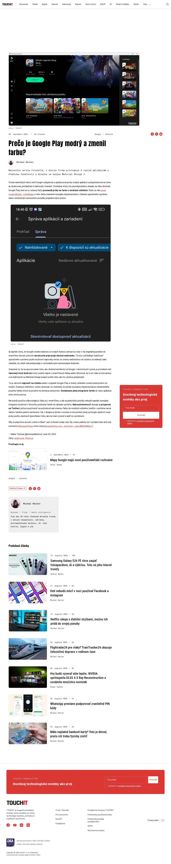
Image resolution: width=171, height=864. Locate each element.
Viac (145, 4)
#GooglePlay (50, 426)
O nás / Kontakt (62, 810)
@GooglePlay (25, 426)
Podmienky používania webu (100, 815)
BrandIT (59, 819)
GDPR (90, 826)
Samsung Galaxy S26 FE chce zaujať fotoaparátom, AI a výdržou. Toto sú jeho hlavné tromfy (81, 565)
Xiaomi (78, 4)
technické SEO (13, 855)
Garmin (55, 4)
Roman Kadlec (56, 687)
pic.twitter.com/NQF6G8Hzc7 (76, 426)
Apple (44, 4)
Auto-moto (90, 4)
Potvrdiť (141, 415)
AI (111, 4)
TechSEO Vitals (34, 855)
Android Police (23, 438)
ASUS (102, 4)
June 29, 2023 (49, 434)
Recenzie (23, 4)
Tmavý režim (153, 820)
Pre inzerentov (62, 815)
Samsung (66, 4)
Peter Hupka (56, 465)
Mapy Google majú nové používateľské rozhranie (81, 460)
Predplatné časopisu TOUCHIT (101, 810)
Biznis (136, 4)
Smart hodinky (122, 4)
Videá (35, 4)
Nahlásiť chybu (16, 488)
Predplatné (60, 823)
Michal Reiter (25, 162)
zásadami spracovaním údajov (129, 786)
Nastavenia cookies (96, 830)
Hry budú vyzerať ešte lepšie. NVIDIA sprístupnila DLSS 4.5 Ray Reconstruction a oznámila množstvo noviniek (78, 678)
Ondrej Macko (56, 574)
